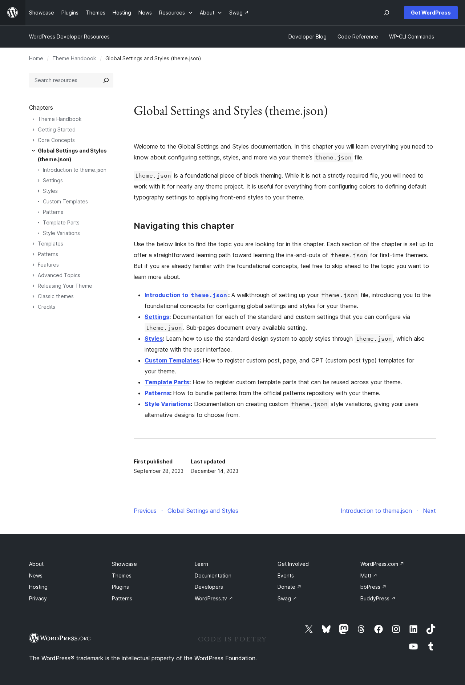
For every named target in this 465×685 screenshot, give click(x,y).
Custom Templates (65, 201)
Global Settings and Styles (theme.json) (72, 154)
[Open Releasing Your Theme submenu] (33, 285)
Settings (53, 180)
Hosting (38, 587)
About (36, 564)
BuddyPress (378, 598)
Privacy (38, 598)
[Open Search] (386, 12)
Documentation (213, 575)
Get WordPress (431, 12)
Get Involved (293, 564)
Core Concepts (56, 140)
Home (36, 58)
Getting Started (57, 129)
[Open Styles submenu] (38, 191)
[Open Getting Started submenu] (33, 129)
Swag (287, 598)
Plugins (120, 587)
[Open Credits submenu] (33, 307)
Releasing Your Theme (65, 286)
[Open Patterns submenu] (33, 254)
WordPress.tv (214, 598)
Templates (50, 243)
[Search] (106, 80)
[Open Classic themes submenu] (33, 296)
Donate (290, 587)
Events (286, 575)
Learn (201, 564)
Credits (46, 307)
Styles (50, 191)
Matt (368, 575)
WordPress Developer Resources (69, 36)
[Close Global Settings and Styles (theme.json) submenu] (33, 150)
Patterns (53, 212)
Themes (122, 575)
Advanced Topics (59, 275)
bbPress (373, 587)
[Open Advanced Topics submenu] (33, 275)
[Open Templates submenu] (33, 243)
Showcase (124, 564)
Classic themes (56, 296)
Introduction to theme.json (74, 170)
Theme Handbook (74, 58)
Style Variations (61, 233)
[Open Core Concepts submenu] (33, 140)
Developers (209, 587)
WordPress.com (382, 564)
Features (48, 265)
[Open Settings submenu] (38, 180)
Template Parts (61, 222)
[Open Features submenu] (33, 264)
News (36, 575)
